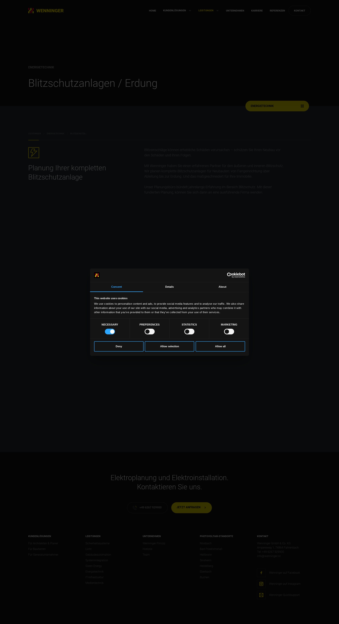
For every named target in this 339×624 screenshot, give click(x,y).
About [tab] (222, 286)
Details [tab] (169, 286)
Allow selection (169, 346)
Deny (119, 346)
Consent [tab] (116, 286)
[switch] (150, 331)
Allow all (220, 346)
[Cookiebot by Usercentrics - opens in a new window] (229, 275)
